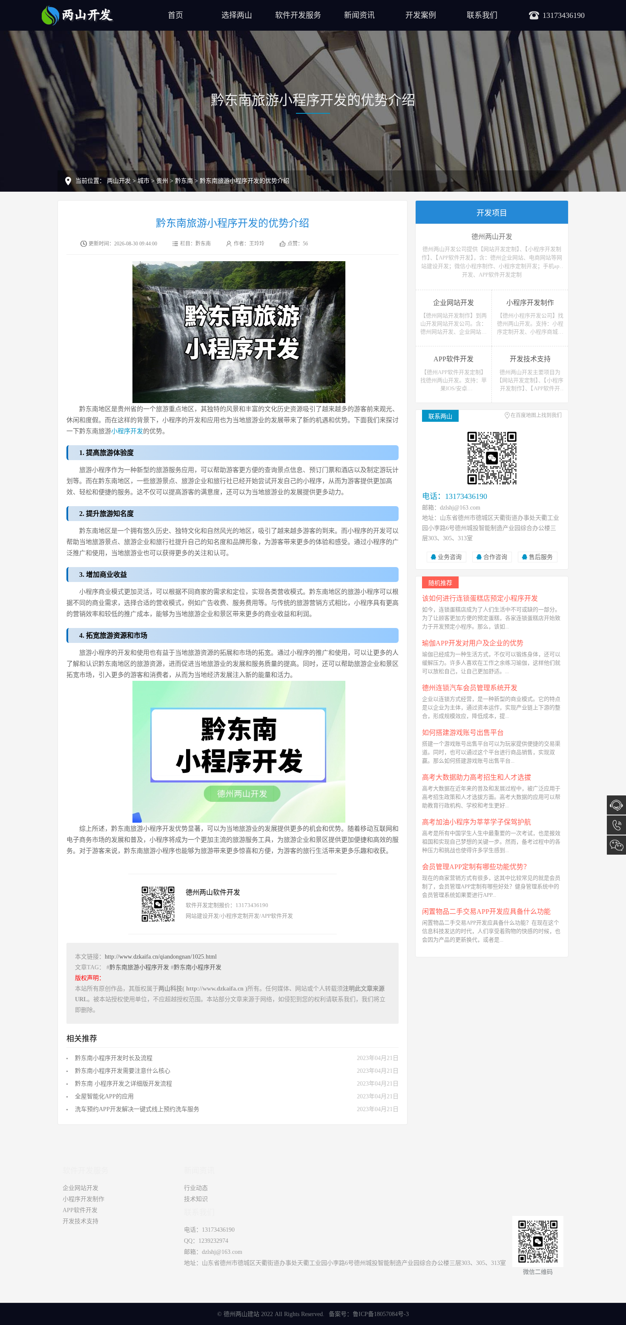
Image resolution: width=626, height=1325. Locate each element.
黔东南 (184, 181)
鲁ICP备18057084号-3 (381, 1314)
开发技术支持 (80, 1221)
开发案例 (420, 15)
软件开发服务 (298, 15)
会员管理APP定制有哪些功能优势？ (476, 866)
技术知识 (196, 1199)
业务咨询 (450, 557)
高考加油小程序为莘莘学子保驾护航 (476, 822)
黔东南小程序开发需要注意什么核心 (122, 1071)
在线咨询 (616, 805)
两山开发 (119, 181)
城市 (143, 181)
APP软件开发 (80, 1210)
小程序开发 (127, 431)
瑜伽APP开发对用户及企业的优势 (472, 643)
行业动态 (196, 1188)
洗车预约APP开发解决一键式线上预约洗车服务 (137, 1109)
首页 (175, 15)
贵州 (162, 181)
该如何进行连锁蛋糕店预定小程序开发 (480, 598)
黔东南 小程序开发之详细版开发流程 (123, 1083)
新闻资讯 (359, 15)
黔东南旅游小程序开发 (139, 967)
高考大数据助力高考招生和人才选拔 (476, 777)
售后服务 (541, 557)
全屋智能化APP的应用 (104, 1096)
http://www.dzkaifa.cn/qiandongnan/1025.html (161, 956)
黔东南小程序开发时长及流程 (113, 1058)
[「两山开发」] (77, 15)
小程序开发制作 (83, 1199)
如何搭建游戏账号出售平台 (463, 732)
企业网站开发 (80, 1188)
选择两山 (236, 15)
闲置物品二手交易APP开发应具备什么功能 (486, 911)
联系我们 (482, 15)
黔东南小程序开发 (197, 967)
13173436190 (616, 825)
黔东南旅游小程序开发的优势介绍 (244, 181)
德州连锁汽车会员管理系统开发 (469, 687)
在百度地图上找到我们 (536, 415)
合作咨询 (495, 557)
